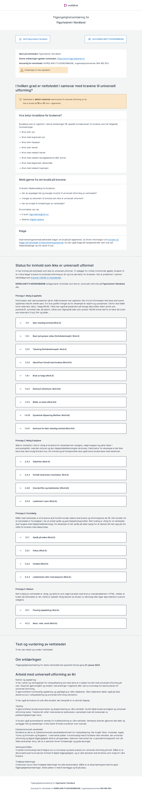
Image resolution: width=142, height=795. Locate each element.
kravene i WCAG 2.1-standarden (46, 278)
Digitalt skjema (37, 219)
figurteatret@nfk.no (38, 214)
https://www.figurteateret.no (71, 58)
